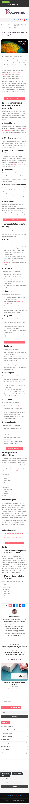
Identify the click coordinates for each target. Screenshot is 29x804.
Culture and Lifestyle (15, 726)
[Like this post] (10, 605)
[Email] (26, 20)
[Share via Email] (23, 605)
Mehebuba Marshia (10, 35)
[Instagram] (18, 20)
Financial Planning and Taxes (15, 730)
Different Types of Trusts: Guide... (10, 4)
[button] (11, 2)
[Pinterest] (20, 20)
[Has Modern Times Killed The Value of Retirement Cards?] (14, 672)
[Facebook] (14, 20)
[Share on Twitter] (17, 605)
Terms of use (17, 773)
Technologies (15, 749)
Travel (15, 753)
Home (2, 24)
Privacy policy (5, 773)
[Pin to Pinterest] (20, 605)
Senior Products (15, 746)
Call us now (5, 775)
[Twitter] (16, 20)
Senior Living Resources (15, 743)
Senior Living (15, 739)
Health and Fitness (15, 733)
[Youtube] (24, 20)
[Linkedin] (22, 20)
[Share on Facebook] (14, 605)
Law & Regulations (15, 736)
